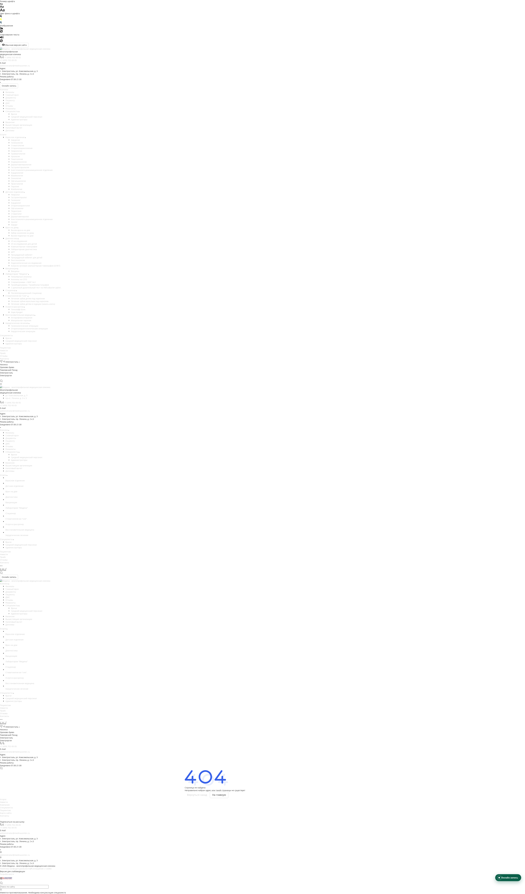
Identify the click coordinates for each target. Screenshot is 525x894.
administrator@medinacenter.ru (15, 65)
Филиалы (9, 92)
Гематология (17, 159)
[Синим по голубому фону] (1, 23)
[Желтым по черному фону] (1, 19)
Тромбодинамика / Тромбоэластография (30, 285)
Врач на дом (11, 227)
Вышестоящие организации (18, 125)
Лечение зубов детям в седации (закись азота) (33, 304)
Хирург (14, 224)
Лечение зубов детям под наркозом (28, 298)
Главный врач (12, 95)
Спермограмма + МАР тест (23, 282)
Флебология (16, 189)
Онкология (16, 178)
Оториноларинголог (20, 205)
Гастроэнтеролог (19, 197)
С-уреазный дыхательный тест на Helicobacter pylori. (36, 287)
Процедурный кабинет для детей (26, 257)
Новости (4, 350)
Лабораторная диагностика (24, 249)
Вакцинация (11, 268)
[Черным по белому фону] (1, 16)
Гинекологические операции (24, 326)
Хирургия (15, 140)
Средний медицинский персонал (26, 116)
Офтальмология (18, 181)
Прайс (3, 353)
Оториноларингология (21, 148)
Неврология (16, 151)
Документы (10, 97)
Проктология (17, 183)
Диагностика (11, 238)
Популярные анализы (21, 276)
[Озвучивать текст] (1, 38)
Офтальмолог (17, 208)
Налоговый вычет (13, 127)
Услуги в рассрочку (14, 306)
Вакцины (15, 271)
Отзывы (9, 106)
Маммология (17, 175)
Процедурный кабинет (21, 254)
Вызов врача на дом (20, 230)
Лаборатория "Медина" (16, 274)
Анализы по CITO (19, 279)
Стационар (10, 290)
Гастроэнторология (20, 167)
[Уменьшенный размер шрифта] (1, 4)
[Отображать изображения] (1, 28)
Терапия (15, 186)
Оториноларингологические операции (29, 328)
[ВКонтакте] (1, 378)
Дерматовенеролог (20, 216)
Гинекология (17, 142)
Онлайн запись (9, 85)
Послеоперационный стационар (26, 293)
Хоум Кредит (17, 312)
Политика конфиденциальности (15, 868)
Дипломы (9, 130)
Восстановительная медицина (20, 315)
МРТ (13, 252)
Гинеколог (16, 200)
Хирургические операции (23, 331)
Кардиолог (16, 203)
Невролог (15, 194)
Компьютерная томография (24, 246)
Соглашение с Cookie (42, 868)
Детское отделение (14, 192)
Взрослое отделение (15, 137)
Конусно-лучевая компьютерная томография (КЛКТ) (35, 265)
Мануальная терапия (21, 320)
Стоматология (17, 145)
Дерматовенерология (21, 164)
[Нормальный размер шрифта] (2, 7)
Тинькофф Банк (18, 309)
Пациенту (10, 100)
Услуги (3, 134)
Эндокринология (19, 162)
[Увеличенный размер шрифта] (2, 10)
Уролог (14, 222)
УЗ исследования (19, 241)
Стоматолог (16, 213)
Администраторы (19, 119)
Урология (15, 156)
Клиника (4, 89)
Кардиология (17, 173)
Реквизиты (10, 108)
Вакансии (9, 122)
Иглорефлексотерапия (21, 317)
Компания (5, 805)
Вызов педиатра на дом (22, 235)
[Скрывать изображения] (1, 32)
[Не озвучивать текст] (1, 41)
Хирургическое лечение (17, 323)
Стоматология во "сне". (16, 295)
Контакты (4, 358)
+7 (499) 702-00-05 (12, 57)
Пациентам (5, 347)
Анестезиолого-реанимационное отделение (32, 170)
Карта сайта (5, 813)
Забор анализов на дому (22, 233)
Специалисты (12, 111)
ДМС (7, 103)
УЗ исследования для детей (24, 244)
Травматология (18, 153)
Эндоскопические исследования (26, 263)
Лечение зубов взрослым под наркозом (29, 301)
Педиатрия (16, 211)
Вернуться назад (197, 794)
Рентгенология (18, 260)
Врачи (14, 114)
